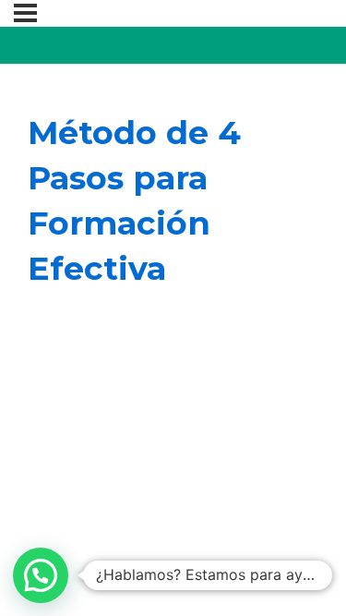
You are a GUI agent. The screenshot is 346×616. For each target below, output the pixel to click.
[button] (40, 575)
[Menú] (25, 13)
